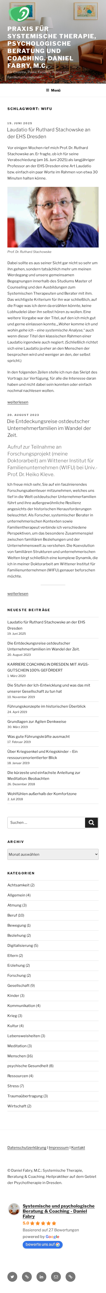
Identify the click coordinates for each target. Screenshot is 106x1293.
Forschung (16, 975)
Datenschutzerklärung (26, 1147)
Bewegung (16, 925)
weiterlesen (17, 402)
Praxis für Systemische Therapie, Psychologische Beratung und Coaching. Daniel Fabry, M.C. (51, 47)
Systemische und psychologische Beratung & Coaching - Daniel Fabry (59, 1211)
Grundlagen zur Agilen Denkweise (36, 721)
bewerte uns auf (40, 1244)
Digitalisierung (20, 945)
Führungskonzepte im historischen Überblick (46, 706)
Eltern (12, 955)
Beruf (12, 915)
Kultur (12, 1026)
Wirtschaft (16, 1106)
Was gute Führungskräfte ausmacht (38, 736)
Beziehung (16, 935)
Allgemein (16, 895)
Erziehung (16, 965)
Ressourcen (17, 1076)
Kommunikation (21, 1006)
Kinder (13, 995)
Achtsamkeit (18, 885)
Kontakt (78, 1147)
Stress (13, 1086)
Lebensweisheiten (23, 1036)
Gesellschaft (18, 985)
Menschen (16, 1056)
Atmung (14, 905)
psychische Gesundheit (27, 1066)
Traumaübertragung (25, 1096)
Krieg (12, 1016)
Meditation (17, 1046)
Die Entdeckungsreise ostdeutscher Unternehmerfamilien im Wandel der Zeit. (49, 428)
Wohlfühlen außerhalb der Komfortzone (42, 794)
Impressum (59, 1147)
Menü (55, 90)
